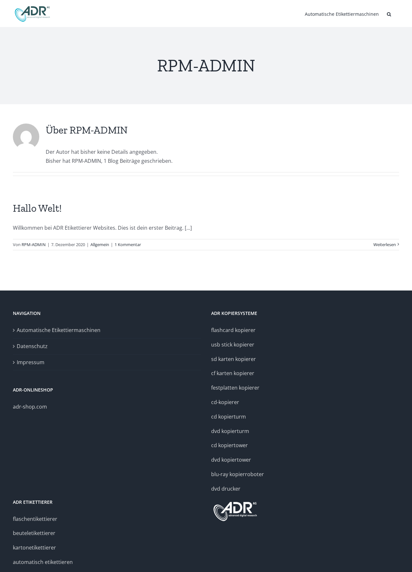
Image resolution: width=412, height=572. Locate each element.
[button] (389, 13)
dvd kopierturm (230, 431)
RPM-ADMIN (34, 244)
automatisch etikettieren (43, 562)
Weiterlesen (384, 244)
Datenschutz (32, 346)
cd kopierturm (228, 416)
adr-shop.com (30, 406)
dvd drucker (225, 488)
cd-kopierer (225, 402)
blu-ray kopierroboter (237, 474)
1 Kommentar (128, 244)
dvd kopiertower (231, 459)
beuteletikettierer (34, 533)
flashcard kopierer (233, 330)
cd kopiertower (229, 445)
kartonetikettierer (34, 547)
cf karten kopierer (232, 373)
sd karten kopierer (233, 359)
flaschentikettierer (35, 518)
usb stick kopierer (232, 344)
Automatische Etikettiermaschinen (58, 330)
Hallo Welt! (37, 208)
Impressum (30, 362)
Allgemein (99, 244)
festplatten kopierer (235, 387)
